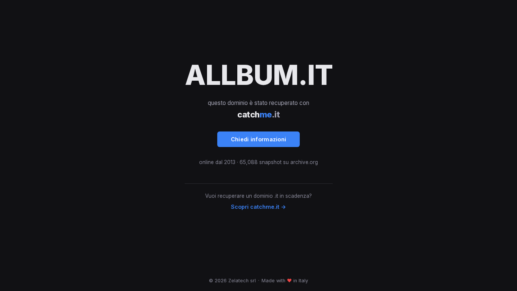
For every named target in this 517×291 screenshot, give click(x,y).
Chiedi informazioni (259, 139)
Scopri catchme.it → (258, 206)
